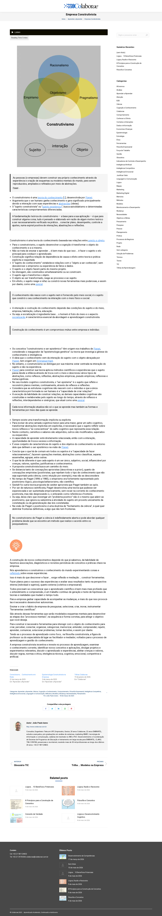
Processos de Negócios (125, 239)
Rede (118, 246)
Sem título (72, 864)
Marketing (120, 190)
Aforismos (121, 86)
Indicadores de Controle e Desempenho (131, 161)
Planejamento (122, 232)
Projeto (119, 243)
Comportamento (63, 691)
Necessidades (71, 694)
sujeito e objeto (96, 240)
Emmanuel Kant (45, 360)
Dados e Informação (124, 126)
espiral (39, 284)
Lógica (119, 182)
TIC (118, 264)
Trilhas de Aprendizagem (126, 268)
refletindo (15, 573)
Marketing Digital (123, 193)
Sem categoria (122, 250)
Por (51, 696)
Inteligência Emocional (17, 694)
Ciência (35, 691)
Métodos (48, 694)
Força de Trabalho (123, 150)
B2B (118, 101)
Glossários (120, 158)
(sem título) (121, 52)
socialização (18, 317)
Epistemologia (122, 133)
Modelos (55, 694)
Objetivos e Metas (123, 218)
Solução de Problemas (125, 254)
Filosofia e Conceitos (86, 800)
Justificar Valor (122, 175)
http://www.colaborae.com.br (36, 727)
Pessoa (119, 229)
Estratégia (120, 136)
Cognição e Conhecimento (48, 691)
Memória (120, 197)
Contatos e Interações (125, 122)
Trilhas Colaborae (81, 675)
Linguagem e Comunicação (35, 694)
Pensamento (81, 694)
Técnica (119, 257)
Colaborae (120, 111)
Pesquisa (120, 225)
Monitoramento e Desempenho (128, 207)
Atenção (120, 97)
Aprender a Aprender (25, 691)
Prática (119, 236)
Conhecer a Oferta (123, 118)
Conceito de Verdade (34, 814)
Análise (119, 90)
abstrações (64, 203)
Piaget (15, 188)
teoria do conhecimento (50, 197)
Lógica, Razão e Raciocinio (88, 787)
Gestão (119, 154)
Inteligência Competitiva (93, 691)
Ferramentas (121, 143)
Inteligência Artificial (124, 165)
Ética (118, 140)
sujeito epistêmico (52, 206)
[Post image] (16, 790)
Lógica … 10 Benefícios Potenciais (39, 787)
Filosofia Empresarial (76, 691)
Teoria (119, 261)
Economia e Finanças (124, 129)
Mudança (62, 694)
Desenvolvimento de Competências (81, 856)
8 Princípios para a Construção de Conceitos (39, 802)
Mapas (119, 186)
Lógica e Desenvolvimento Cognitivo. (88, 815)
